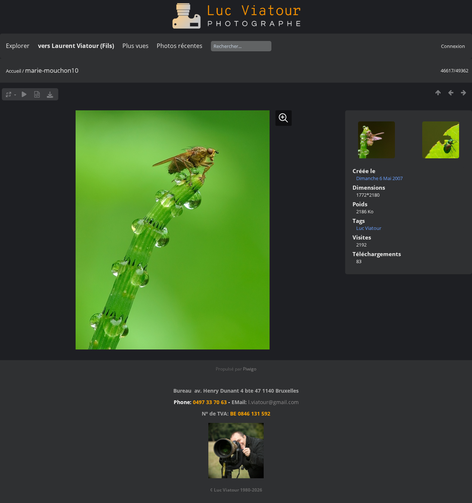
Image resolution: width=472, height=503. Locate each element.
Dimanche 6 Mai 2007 (379, 178)
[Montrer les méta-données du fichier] (37, 94)
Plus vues (135, 46)
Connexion (453, 46)
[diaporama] (24, 94)
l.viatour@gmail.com (273, 402)
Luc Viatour (368, 228)
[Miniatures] (437, 92)
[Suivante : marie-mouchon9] (463, 92)
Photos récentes (179, 46)
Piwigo (249, 369)
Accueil (13, 71)
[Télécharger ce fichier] (50, 94)
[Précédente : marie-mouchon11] (450, 92)
